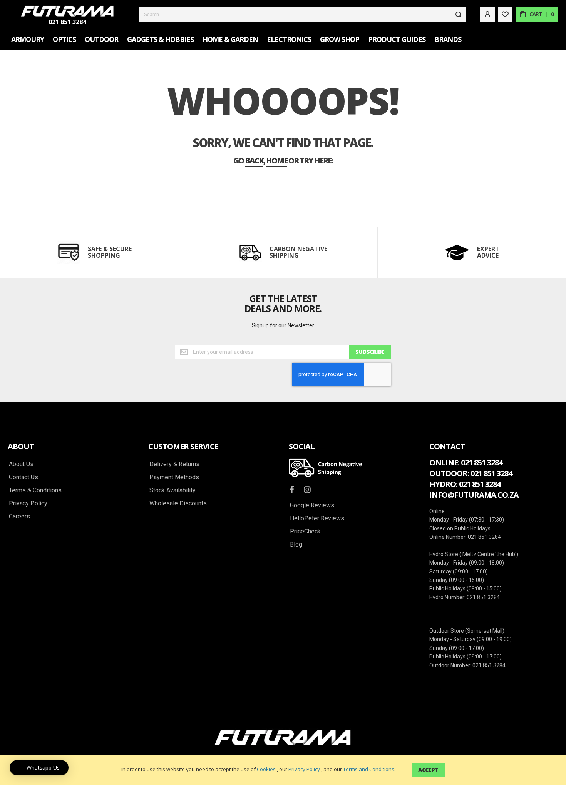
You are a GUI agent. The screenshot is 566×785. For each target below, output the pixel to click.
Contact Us (23, 477)
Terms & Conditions (35, 490)
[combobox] (302, 14)
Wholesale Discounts (178, 503)
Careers (19, 516)
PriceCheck (305, 531)
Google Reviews (312, 505)
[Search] (458, 14)
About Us (21, 464)
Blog (296, 544)
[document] (283, 770)
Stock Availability (172, 490)
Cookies (266, 769)
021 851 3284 (67, 22)
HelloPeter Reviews (317, 518)
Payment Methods (174, 477)
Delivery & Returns (174, 464)
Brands (447, 39)
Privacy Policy (304, 769)
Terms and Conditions (368, 769)
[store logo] (67, 11)
